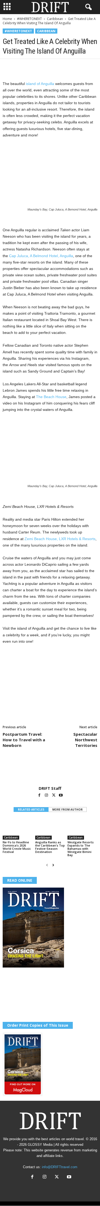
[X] (20, 67)
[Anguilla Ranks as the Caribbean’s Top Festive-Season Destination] (50, 829)
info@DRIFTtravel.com (59, 1167)
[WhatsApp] (44, 67)
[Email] (69, 67)
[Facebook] (8, 67)
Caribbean (55, 19)
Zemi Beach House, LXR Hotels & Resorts (60, 539)
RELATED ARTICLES (31, 809)
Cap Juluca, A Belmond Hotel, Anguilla (41, 256)
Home (7, 19)
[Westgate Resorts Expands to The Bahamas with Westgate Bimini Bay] (82, 829)
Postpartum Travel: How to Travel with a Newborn (24, 739)
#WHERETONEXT (29, 19)
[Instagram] (46, 796)
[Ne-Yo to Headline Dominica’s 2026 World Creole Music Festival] (18, 829)
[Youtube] (61, 796)
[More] (81, 67)
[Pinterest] (32, 67)
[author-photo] (50, 770)
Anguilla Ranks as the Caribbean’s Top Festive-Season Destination (50, 847)
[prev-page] (47, 865)
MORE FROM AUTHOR (67, 809)
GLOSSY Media (40, 1145)
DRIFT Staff (50, 788)
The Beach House (51, 397)
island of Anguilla (40, 84)
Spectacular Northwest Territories (85, 739)
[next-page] (53, 865)
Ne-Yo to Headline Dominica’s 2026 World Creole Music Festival (17, 847)
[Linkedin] (57, 67)
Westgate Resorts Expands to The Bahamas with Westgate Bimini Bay (80, 848)
